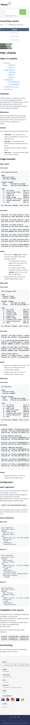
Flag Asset (5, 707)
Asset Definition (14, 33)
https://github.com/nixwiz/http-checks (12, 687)
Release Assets (14, 40)
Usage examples (9, 70)
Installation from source (11, 87)
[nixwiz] (3, 700)
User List (20, 720)
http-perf (11, 75)
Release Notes (14, 36)
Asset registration (14, 82)
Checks (10, 67)
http (7, 682)
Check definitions (14, 84)
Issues (26, 720)
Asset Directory (12, 720)
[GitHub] (11, 717)
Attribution (11, 65)
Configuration (8, 80)
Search (23, 12)
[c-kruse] (18, 700)
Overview (7, 63)
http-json (11, 77)
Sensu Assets (4, 490)
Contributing (8, 89)
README (14, 29)
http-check (11, 72)
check (4, 682)
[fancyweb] (23, 700)
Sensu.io (4, 720)
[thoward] (13, 700)
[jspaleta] (8, 700)
